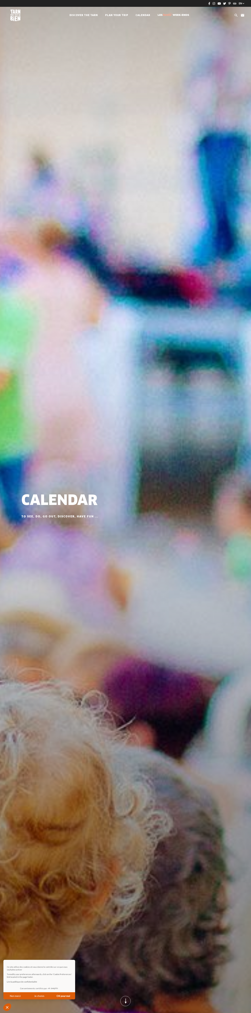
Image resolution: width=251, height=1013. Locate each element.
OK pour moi (63, 995)
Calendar (143, 15)
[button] (7, 1007)
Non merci (15, 995)
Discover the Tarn (83, 15)
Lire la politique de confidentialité (22, 981)
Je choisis (39, 995)
